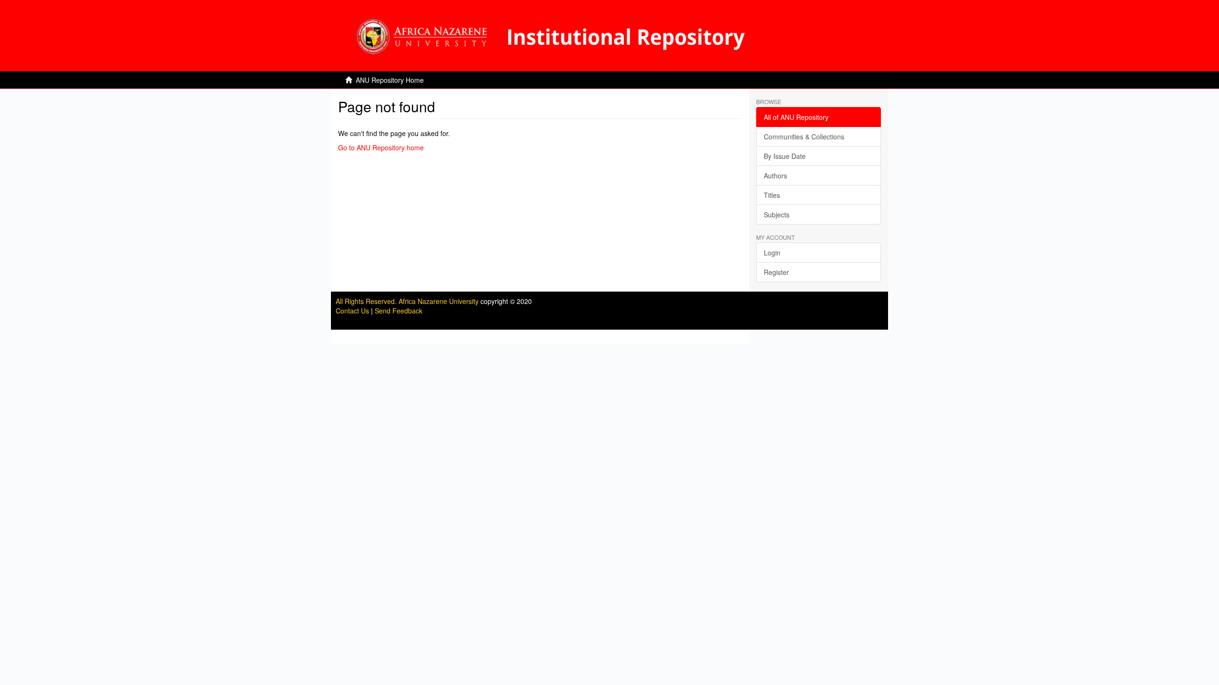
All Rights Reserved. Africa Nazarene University (408, 301)
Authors (775, 175)
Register (776, 272)
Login (772, 252)
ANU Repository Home (390, 80)
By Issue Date (785, 156)
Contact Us (352, 310)
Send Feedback (398, 310)
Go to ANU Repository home (381, 147)
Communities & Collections (804, 136)
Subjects (776, 214)
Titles (772, 195)
